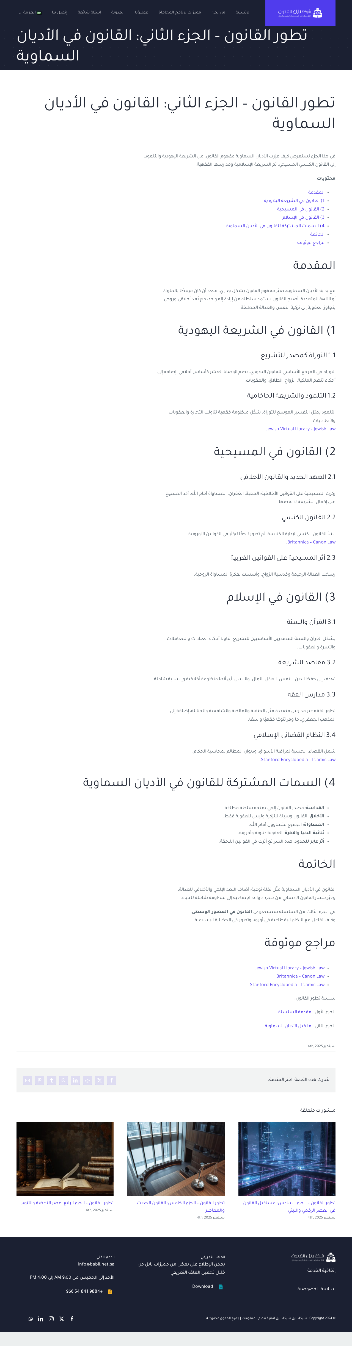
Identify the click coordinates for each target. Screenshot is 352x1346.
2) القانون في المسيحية (300, 209)
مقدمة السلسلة (294, 1012)
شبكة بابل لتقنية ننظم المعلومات (266, 1318)
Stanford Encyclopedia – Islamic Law (298, 760)
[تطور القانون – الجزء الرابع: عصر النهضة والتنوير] (65, 1159)
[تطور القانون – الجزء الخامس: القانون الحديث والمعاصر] (175, 1159)
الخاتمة (317, 234)
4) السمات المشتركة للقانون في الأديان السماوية (275, 226)
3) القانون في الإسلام (303, 217)
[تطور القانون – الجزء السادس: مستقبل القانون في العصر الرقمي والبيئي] (287, 1159)
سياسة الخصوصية (317, 1289)
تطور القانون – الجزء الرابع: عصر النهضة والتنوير (67, 1203)
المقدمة (316, 192)
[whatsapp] (31, 1318)
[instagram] (51, 1318)
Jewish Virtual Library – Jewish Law (301, 429)
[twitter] (61, 1318)
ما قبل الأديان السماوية (288, 1026)
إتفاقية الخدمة (321, 1271)
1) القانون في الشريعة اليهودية (294, 201)
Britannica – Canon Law (311, 542)
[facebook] (72, 1318)
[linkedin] (40, 1318)
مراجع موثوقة (310, 243)
